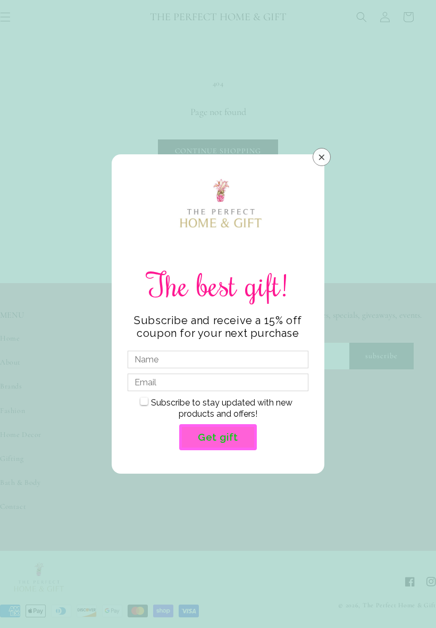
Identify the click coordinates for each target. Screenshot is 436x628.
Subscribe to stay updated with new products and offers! (221, 408)
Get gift (218, 437)
